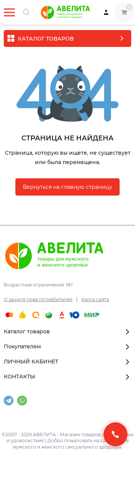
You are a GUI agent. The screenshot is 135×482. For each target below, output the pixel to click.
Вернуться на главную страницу (67, 187)
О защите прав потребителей (38, 299)
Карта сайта (95, 299)
